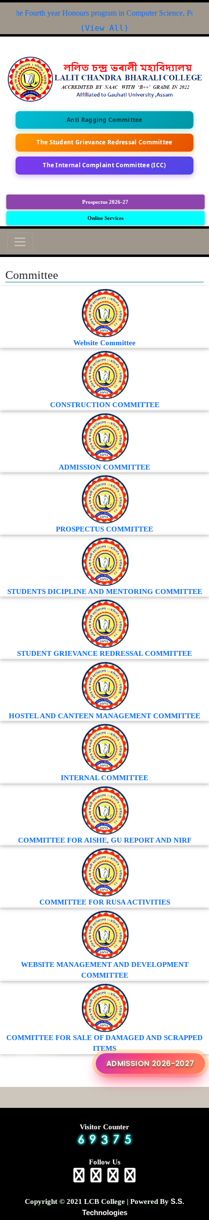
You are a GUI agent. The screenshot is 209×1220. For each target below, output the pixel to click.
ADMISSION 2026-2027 (150, 1063)
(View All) (104, 28)
